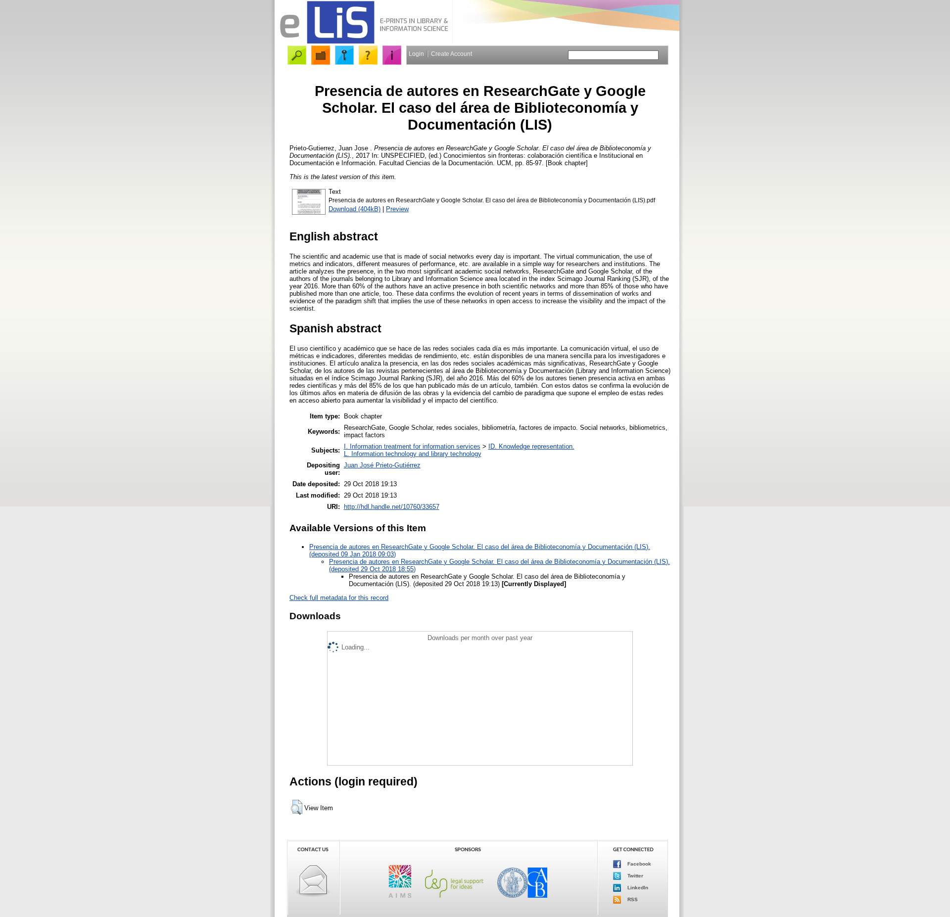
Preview (397, 209)
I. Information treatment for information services (412, 446)
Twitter (634, 875)
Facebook (638, 863)
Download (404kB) (354, 209)
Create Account (451, 53)
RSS (632, 899)
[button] (296, 807)
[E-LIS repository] (364, 42)
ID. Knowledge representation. (531, 446)
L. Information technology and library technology (412, 454)
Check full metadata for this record (338, 597)
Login (416, 53)
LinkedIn (637, 887)
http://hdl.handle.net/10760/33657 (391, 506)
